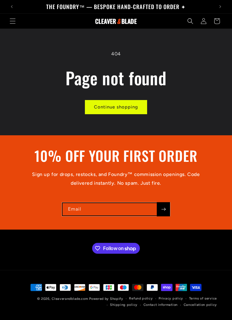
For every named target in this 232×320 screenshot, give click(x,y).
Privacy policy (171, 298)
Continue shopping (116, 107)
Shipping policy (123, 305)
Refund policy (141, 298)
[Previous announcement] (11, 6)
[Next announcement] (220, 6)
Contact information (160, 305)
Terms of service (203, 298)
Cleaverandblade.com (70, 299)
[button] (12, 21)
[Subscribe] (163, 209)
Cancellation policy (200, 305)
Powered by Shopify (106, 299)
